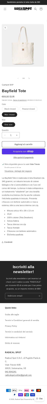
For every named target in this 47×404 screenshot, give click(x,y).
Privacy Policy (11, 326)
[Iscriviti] (39, 296)
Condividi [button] (8, 242)
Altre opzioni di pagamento (23, 157)
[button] (5, 9)
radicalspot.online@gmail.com (18, 375)
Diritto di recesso (12, 343)
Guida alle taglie (12, 314)
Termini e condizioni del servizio (19, 332)
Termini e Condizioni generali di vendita (22, 320)
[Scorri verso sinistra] (18, 78)
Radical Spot (19, 399)
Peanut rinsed (29, 109)
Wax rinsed (10, 115)
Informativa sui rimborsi (15, 337)
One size (9, 125)
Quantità (5, 130)
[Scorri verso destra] (29, 78)
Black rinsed (11, 109)
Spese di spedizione (20, 100)
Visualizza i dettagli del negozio (18, 171)
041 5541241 (10, 372)
